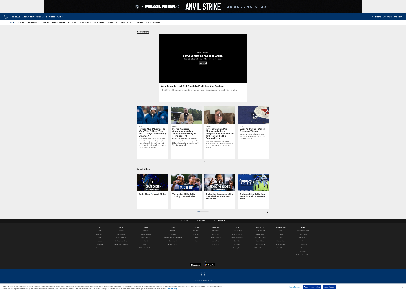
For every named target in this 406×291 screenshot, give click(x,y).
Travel (196, 237)
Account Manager (260, 230)
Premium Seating (260, 244)
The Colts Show (172, 234)
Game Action (196, 234)
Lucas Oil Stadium (237, 234)
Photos (196, 227)
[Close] (402, 287)
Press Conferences (146, 237)
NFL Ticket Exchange (259, 248)
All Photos (196, 230)
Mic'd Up (146, 241)
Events (303, 248)
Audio (173, 227)
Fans (303, 241)
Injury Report (99, 244)
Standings (99, 241)
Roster (99, 230)
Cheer (196, 241)
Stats (99, 237)
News (121, 227)
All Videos (146, 230)
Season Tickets (259, 234)
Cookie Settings (294, 287)
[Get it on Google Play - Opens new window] (210, 265)
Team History (99, 248)
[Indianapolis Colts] (203, 274)
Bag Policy (237, 241)
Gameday (237, 244)
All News (121, 230)
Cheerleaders (303, 237)
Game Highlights (146, 234)
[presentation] (268, 162)
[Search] (373, 16)
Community (303, 244)
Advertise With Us (216, 237)
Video (146, 227)
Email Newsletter (280, 244)
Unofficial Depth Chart (121, 241)
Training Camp (237, 248)
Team (99, 227)
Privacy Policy (215, 241)
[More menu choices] (63, 17)
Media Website (281, 248)
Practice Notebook (121, 237)
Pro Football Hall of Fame (303, 255)
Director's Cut (146, 244)
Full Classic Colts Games (146, 248)
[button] (203, 63)
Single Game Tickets (259, 237)
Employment (215, 234)
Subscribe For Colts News (121, 244)
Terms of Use (215, 244)
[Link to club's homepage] (5, 16)
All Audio (172, 230)
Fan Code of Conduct (237, 237)
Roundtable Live (172, 244)
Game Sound (173, 241)
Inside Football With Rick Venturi (173, 237)
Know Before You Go (303, 230)
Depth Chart (99, 234)
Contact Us (215, 230)
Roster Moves (121, 234)
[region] (203, 287)
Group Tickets (260, 241)
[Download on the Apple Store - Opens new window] (195, 265)
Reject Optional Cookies (312, 287)
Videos (281, 234)
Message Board (280, 241)
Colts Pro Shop (237, 230)
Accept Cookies (329, 287)
